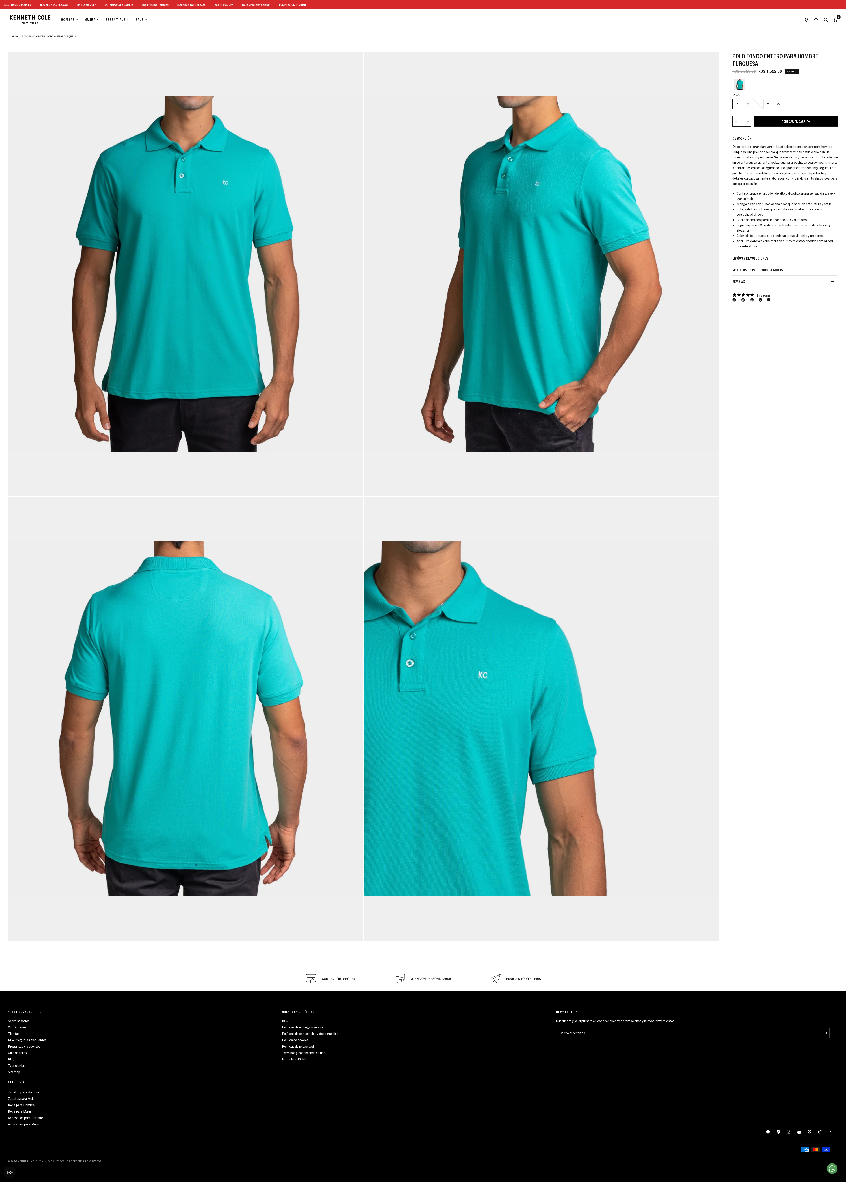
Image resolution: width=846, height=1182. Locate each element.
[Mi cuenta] (816, 19)
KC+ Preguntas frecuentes (27, 1040)
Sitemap (14, 1072)
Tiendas (13, 1033)
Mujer (90, 19)
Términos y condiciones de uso (303, 1052)
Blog (11, 1059)
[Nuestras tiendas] (806, 19)
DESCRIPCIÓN (741, 138)
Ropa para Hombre (21, 1105)
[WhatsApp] (761, 299)
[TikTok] (823, 1131)
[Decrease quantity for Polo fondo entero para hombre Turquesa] (736, 121)
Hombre (68, 19)
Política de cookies (295, 1040)
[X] (744, 299)
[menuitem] (69, 20)
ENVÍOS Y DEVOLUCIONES (750, 258)
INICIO (14, 36)
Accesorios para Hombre (25, 1117)
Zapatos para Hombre (23, 1092)
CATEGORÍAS (17, 1082)
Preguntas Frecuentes (24, 1046)
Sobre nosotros (19, 1021)
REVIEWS (738, 281)
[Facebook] (735, 299)
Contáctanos (17, 1027)
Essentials (115, 19)
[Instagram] (792, 1132)
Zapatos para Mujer (22, 1098)
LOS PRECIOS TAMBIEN (78, 4)
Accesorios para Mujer (23, 1124)
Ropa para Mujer (19, 1111)
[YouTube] (802, 1132)
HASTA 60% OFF (146, 4)
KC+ (285, 1021)
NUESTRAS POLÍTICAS (298, 1012)
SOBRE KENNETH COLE (24, 1012)
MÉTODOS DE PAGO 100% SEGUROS (757, 269)
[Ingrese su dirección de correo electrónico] (825, 1033)
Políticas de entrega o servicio (303, 1027)
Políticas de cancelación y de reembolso (310, 1033)
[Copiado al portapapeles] (769, 299)
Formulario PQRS (294, 1059)
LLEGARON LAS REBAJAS (114, 4)
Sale (139, 19)
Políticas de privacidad (298, 1046)
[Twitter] (781, 1132)
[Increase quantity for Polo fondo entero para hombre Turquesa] (748, 121)
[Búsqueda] (826, 19)
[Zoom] (185, 274)
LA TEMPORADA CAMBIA (41, 4)
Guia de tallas (17, 1052)
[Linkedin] (833, 1132)
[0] (834, 19)
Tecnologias (16, 1065)
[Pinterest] (753, 299)
